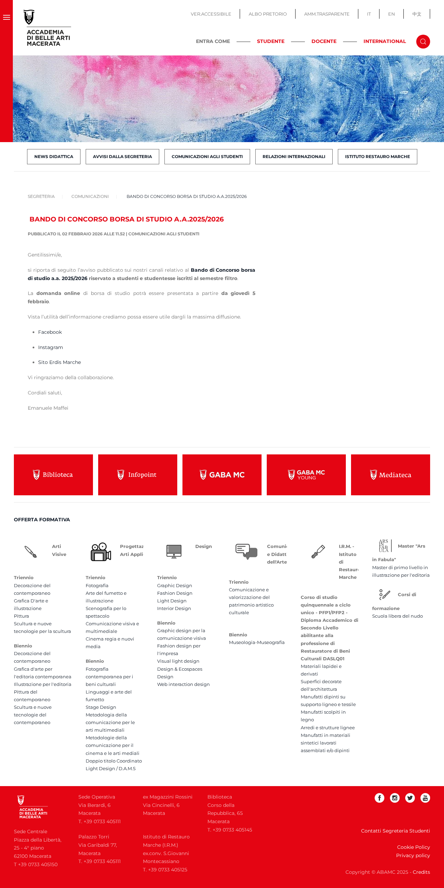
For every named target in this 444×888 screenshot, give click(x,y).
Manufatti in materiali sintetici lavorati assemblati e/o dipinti (325, 742)
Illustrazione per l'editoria (42, 684)
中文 (416, 14)
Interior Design (174, 608)
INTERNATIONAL (385, 41)
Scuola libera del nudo (397, 616)
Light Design (172, 600)
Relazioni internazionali (294, 156)
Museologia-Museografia (257, 642)
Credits (421, 872)
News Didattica (53, 156)
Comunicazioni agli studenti (207, 156)
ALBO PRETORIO (268, 14)
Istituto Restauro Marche (377, 156)
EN (391, 14)
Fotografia (97, 585)
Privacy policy (413, 855)
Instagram (50, 347)
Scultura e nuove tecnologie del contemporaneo (33, 714)
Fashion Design (175, 593)
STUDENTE (270, 41)
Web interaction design (183, 684)
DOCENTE (323, 41)
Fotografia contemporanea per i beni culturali (109, 676)
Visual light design (178, 661)
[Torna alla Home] (47, 27)
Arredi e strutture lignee (328, 727)
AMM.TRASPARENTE (327, 14)
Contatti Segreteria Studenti (395, 831)
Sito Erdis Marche (59, 362)
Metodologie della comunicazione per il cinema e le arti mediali (112, 745)
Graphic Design (174, 585)
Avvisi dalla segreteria (122, 156)
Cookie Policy (413, 847)
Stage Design (101, 707)
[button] (6, 27)
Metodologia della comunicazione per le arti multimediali (110, 722)
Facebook (50, 332)
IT (369, 14)
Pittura (21, 616)
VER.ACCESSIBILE (211, 14)
